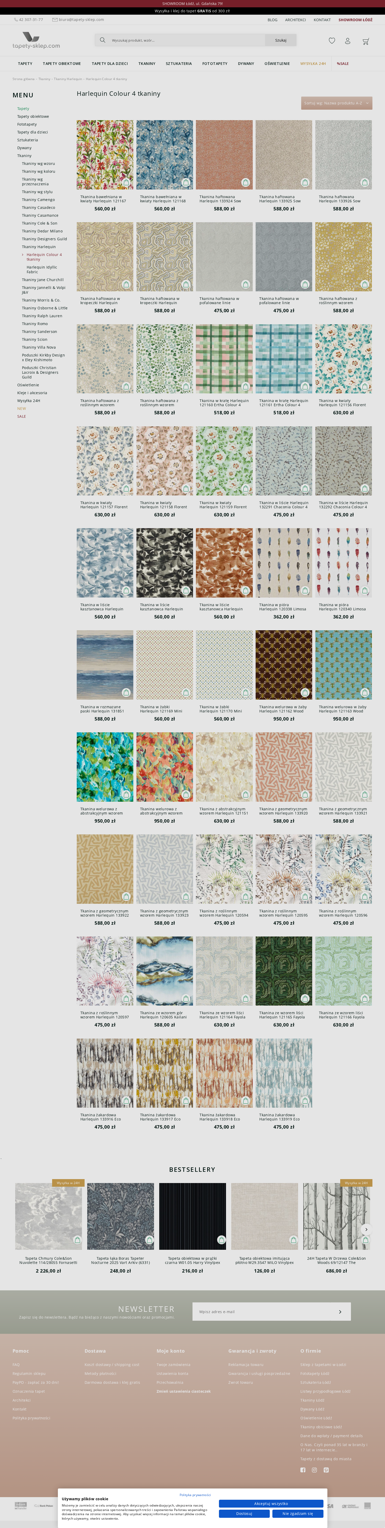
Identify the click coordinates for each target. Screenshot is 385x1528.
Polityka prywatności (195, 1495)
